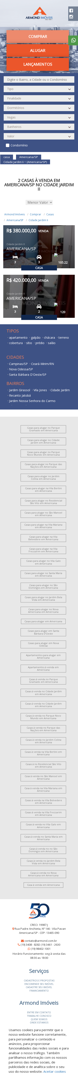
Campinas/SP (18, 364)
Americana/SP (14, 220)
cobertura (16, 343)
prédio (40, 343)
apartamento (18, 337)
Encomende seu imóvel (39, 983)
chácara (49, 337)
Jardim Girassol (19, 390)
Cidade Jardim (60, 390)
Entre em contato (39, 1012)
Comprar (35, 214)
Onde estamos (39, 1022)
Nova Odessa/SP (21, 369)
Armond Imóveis (14, 214)
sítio (29, 343)
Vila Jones (40, 390)
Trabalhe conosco (39, 1015)
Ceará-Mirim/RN (42, 364)
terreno (63, 337)
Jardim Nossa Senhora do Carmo (32, 401)
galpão (36, 337)
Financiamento (39, 990)
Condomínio (19, 145)
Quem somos (39, 1019)
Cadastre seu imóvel (39, 987)
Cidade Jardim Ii (38, 220)
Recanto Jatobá (20, 395)
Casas (50, 214)
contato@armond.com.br (40, 941)
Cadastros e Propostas (39, 980)
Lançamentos (37, 64)
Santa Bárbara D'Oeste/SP (27, 374)
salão (51, 343)
